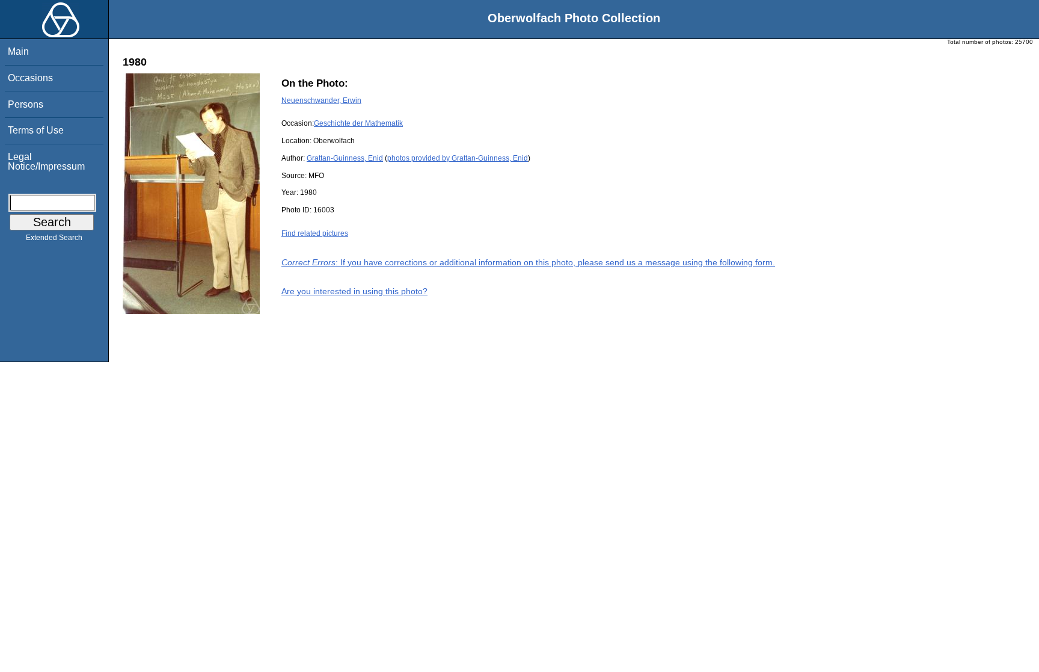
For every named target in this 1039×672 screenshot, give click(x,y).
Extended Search (54, 237)
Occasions (30, 78)
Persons (25, 104)
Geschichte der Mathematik (358, 123)
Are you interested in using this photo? (354, 291)
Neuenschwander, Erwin (321, 100)
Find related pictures (314, 233)
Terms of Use (36, 130)
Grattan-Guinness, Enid (345, 158)
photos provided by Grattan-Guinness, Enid (457, 158)
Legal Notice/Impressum (46, 161)
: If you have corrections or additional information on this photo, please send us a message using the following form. (528, 262)
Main (18, 51)
